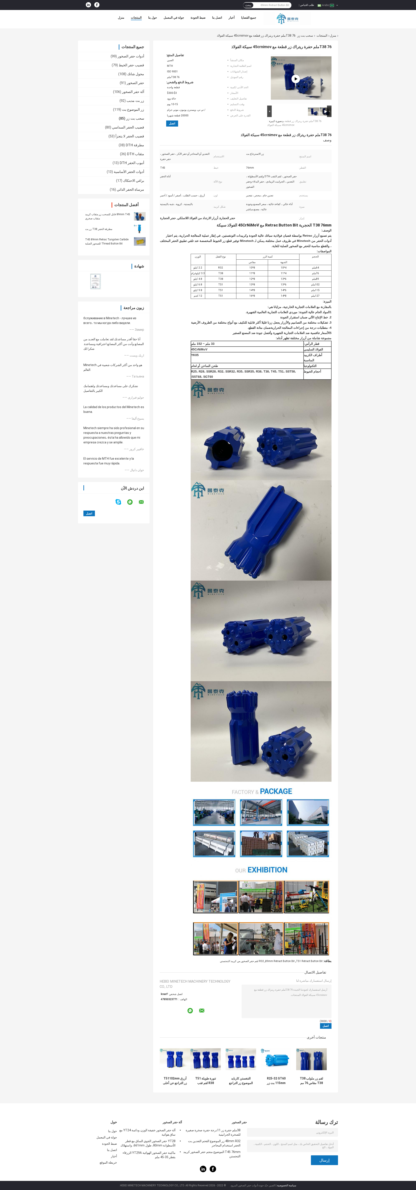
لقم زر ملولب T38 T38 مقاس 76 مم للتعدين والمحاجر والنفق (311, 1081)
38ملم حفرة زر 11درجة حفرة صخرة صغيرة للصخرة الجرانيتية (213, 1132)
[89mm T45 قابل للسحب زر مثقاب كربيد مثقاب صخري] (140, 216)
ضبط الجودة (198, 17)
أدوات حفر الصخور (131, 56)
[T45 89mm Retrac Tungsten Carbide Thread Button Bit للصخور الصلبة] (140, 241)
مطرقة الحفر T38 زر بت (98, 229)
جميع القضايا (248, 17)
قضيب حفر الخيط (131, 65)
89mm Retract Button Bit (280, 961)
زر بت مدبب (135, 101)
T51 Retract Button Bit (309, 961)
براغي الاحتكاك (133, 181)
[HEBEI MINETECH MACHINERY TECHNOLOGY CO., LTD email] (144, 502)
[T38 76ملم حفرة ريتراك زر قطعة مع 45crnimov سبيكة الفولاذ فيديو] (296, 79)
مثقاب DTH (135, 154)
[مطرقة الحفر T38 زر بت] (140, 229)
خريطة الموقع (108, 1162)
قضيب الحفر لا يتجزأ (129, 136)
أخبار (232, 17)
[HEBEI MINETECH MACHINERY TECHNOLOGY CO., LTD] (287, 18)
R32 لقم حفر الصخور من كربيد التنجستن (242, 961)
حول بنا (152, 17)
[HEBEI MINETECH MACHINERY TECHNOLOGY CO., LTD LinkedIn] (88, 5)
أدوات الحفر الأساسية (129, 172)
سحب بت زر (305, 35)
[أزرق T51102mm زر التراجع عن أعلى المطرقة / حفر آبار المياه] (175, 1059)
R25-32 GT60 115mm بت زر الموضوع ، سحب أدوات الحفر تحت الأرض (276, 1081)
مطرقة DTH (135, 145)
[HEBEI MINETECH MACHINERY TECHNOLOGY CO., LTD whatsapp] (132, 502)
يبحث (248, 5)
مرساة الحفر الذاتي (130, 189)
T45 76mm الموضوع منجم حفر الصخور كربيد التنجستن (211, 1154)
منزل (121, 17)
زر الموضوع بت (133, 109)
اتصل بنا (217, 17)
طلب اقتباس (307, 5)
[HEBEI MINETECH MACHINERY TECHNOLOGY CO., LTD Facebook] (97, 5)
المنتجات (136, 17)
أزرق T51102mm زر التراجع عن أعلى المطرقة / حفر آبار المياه (175, 1081)
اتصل (172, 123)
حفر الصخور (135, 83)
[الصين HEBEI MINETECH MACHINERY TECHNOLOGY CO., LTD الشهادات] (96, 281)
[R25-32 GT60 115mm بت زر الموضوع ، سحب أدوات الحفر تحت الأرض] (276, 1059)
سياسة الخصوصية (286, 1185)
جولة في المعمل (174, 17)
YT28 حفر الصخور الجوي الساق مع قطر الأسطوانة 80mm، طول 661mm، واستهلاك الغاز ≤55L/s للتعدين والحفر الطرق (148, 1143)
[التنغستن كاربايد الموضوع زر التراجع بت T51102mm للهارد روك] (241, 1059)
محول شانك (135, 74)
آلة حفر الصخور (133, 92)
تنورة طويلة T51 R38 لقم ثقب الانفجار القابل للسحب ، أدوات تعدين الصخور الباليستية (205, 1081)
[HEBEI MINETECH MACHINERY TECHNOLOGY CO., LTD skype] (121, 502)
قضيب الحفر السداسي (128, 127)
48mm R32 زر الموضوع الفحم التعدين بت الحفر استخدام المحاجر (214, 1143)
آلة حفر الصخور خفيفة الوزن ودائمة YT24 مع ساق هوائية (147, 1132)
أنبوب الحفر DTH (132, 163)
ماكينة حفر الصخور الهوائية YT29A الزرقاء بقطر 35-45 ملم (149, 1155)
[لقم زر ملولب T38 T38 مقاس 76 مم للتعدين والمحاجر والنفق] (311, 1059)
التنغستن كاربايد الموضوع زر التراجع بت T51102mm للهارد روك (241, 1081)
